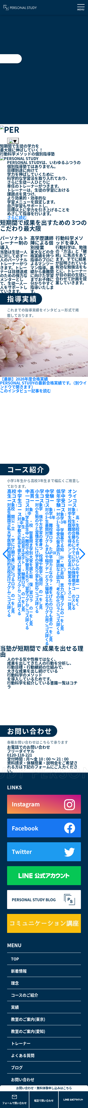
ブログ (17, 1067)
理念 (15, 983)
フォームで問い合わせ (14, 1103)
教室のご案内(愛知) (28, 1031)
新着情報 (19, 971)
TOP (15, 959)
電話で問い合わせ (44, 1100)
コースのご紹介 (24, 995)
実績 (15, 1007)
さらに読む (17, 217)
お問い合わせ (22, 1079)
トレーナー (21, 1043)
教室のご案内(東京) (28, 1019)
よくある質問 (22, 1055)
